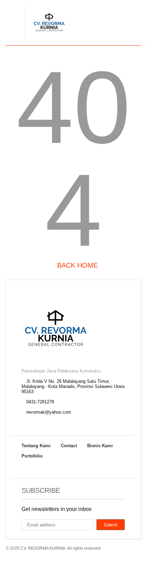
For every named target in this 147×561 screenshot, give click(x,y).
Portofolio (32, 456)
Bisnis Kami (100, 445)
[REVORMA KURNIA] (45, 40)
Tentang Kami (36, 445)
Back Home (76, 265)
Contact (69, 445)
